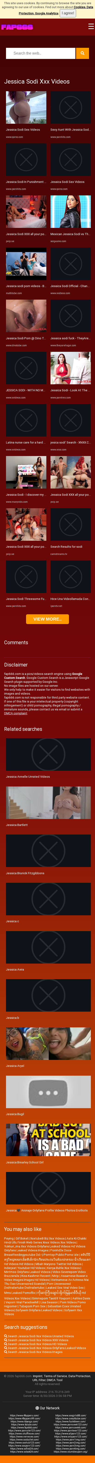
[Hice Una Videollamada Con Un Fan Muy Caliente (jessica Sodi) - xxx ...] (70, 592)
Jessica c (12, 921)
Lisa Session (49, 1302)
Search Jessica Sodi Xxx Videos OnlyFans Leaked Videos (46, 1348)
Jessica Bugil (15, 1114)
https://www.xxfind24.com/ (24, 1448)
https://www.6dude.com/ (24, 1424)
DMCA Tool (54, 1380)
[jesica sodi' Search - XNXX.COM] (70, 435)
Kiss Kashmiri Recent (35, 1276)
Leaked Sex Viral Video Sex (65, 1288)
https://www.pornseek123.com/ (71, 1424)
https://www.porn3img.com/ (71, 1445)
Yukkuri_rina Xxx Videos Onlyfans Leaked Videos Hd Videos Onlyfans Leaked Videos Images (44, 1248)
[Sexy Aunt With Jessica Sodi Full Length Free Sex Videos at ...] (70, 123)
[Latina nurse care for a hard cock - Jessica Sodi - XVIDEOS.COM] (26, 435)
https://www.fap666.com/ (24, 1427)
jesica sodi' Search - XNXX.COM (71, 442)
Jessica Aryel (15, 1066)
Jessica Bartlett (17, 825)
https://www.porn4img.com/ (71, 1448)
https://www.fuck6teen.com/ (71, 1421)
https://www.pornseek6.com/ (70, 1427)
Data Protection (79, 1376)
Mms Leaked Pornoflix (19, 1293)
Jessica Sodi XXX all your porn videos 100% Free (39, 234)
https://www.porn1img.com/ (71, 1439)
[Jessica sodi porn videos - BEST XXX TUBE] (26, 279)
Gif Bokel (22, 1238)
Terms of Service (55, 1376)
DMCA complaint (15, 713)
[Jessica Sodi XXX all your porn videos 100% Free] (26, 227)
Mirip (55, 1276)
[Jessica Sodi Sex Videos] (26, 123)
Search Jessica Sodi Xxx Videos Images (34, 1352)
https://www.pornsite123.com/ (24, 1430)
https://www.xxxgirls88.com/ (70, 1415)
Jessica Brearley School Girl (25, 1162)
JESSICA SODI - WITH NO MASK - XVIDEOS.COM (38, 390)
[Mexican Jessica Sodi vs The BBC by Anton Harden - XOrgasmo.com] (70, 227)
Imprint (37, 1376)
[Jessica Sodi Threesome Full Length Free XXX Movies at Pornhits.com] (26, 592)
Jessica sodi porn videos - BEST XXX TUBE (35, 286)
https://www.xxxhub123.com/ (24, 1442)
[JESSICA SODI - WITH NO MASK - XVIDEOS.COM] (26, 383)
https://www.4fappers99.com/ (24, 1418)
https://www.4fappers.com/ (24, 1415)
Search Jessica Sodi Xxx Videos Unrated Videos (40, 1336)
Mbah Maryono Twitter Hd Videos (58, 1264)
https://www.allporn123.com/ (70, 1433)
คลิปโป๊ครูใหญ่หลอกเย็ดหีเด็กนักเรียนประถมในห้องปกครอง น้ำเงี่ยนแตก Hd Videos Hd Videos (47, 1259)
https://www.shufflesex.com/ (24, 1433)
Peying (9, 1238)
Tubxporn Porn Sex (32, 1306)
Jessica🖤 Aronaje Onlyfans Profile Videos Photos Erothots (47, 1210)
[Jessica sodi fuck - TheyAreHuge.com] (70, 331)
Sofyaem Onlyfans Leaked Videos (39, 1310)
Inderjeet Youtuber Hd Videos (24, 1268)
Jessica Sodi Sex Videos (23, 130)
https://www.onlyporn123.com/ (70, 1436)
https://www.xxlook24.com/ (24, 1451)
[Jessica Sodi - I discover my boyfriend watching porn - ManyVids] (26, 487)
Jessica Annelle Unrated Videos (28, 777)
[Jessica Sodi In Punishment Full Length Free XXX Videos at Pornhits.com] (26, 175)
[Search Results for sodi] (70, 540)
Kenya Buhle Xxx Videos (63, 1268)
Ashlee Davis (81, 1298)
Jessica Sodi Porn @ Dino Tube (27, 338)
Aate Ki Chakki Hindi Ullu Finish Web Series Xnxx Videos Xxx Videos (45, 1240)
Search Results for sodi (66, 547)
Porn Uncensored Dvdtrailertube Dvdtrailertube (37, 1286)
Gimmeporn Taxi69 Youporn (51, 1298)
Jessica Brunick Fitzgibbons (25, 873)
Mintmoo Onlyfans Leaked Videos (27, 1272)
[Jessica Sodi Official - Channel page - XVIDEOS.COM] (70, 279)
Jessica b (12, 1018)
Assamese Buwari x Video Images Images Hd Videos (46, 1278)
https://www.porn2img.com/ (71, 1442)
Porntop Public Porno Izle (61, 1255)
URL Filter (39, 1380)
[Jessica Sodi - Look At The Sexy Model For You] (70, 383)
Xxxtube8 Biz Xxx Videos (47, 1238)
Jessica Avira (15, 969)
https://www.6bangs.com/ (24, 1421)
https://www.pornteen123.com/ (70, 1430)
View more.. (47, 619)
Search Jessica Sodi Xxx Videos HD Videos (37, 1344)
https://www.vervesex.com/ (24, 1436)
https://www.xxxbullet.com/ (24, 1439)
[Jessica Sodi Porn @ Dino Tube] (26, 331)
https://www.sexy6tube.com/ (70, 1418)
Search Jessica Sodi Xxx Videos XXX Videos (37, 1340)
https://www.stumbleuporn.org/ (71, 1451)
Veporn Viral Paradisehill (22, 1302)
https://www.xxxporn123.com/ (24, 1445)
